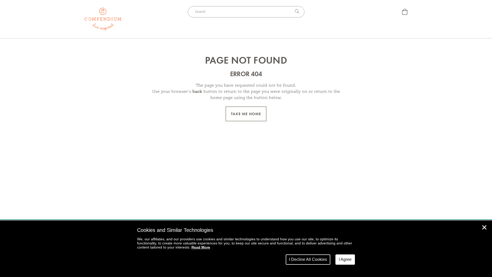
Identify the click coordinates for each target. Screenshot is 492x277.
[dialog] (246, 248)
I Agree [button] (345, 259)
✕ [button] (484, 227)
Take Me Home (246, 113)
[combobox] (239, 11)
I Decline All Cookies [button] (308, 259)
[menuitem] (404, 12)
